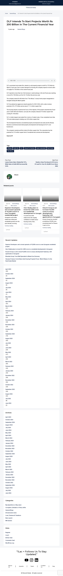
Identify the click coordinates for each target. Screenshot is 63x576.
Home (6, 13)
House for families (30, 148)
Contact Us (43, 566)
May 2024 (8, 297)
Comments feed (10, 540)
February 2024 (9, 310)
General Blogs (13, 13)
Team (32, 566)
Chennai (9, 148)
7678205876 (15, 1)
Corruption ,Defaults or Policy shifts (15, 507)
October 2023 (9, 329)
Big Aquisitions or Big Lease (13, 505)
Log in (7, 535)
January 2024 (9, 315)
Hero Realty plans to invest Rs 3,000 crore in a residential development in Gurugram (28, 249)
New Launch (14, 205)
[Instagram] (31, 560)
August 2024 (9, 283)
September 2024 (10, 278)
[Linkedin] (36, 560)
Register (7, 532)
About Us (10, 566)
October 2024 (9, 274)
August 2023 (9, 338)
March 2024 (8, 306)
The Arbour (10, 151)
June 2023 (8, 347)
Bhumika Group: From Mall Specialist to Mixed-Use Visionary (22, 256)
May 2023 (8, 352)
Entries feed (8, 537)
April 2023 (8, 357)
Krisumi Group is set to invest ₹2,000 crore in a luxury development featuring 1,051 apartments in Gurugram (28, 252)
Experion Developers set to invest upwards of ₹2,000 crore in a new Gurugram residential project (12, 211)
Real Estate (50, 148)
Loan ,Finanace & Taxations (13, 515)
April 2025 (8, 269)
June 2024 (8, 292)
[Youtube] (26, 560)
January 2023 (9, 371)
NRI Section (8, 520)
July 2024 (8, 287)
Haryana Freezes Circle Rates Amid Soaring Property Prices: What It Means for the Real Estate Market (28, 260)
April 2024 (8, 301)
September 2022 (10, 389)
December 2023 (9, 320)
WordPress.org (9, 543)
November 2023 (9, 324)
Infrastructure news (11, 513)
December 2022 (9, 375)
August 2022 (9, 394)
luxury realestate (40, 148)
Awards (21, 566)
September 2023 (10, 334)
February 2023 (9, 366)
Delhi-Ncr (16, 148)
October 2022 (9, 384)
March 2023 (8, 361)
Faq (53, 566)
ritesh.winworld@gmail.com (15, 3)
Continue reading (9, 225)
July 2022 (8, 398)
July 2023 (8, 343)
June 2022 (8, 403)
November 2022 (9, 380)
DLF (21, 148)
